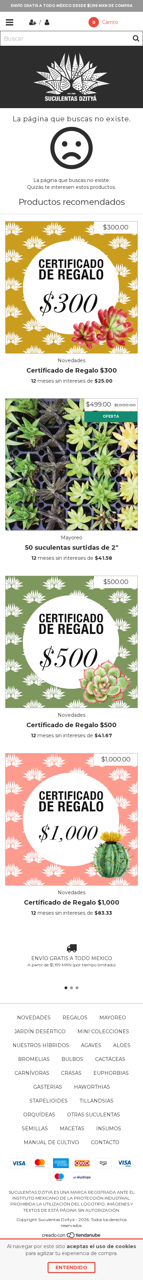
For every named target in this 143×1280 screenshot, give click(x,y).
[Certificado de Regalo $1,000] (71, 819)
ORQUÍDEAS (39, 1115)
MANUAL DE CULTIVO (51, 1142)
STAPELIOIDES (49, 1101)
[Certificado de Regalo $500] (71, 642)
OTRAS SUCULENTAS (93, 1115)
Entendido (71, 1267)
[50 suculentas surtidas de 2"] (71, 464)
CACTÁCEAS (110, 1059)
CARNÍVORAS (32, 1073)
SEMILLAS (35, 1128)
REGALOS (74, 1018)
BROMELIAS (34, 1059)
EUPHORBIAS (111, 1073)
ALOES (122, 1045)
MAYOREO (112, 1018)
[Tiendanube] (71, 1237)
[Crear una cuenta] (33, 22)
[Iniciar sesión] (47, 22)
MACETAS (72, 1128)
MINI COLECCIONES (103, 1031)
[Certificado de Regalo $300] (71, 287)
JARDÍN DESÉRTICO (40, 1031)
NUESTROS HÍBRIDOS (40, 1045)
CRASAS (71, 1073)
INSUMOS (108, 1128)
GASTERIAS (47, 1087)
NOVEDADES (34, 1018)
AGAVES (91, 1045)
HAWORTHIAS (92, 1087)
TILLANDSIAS (96, 1101)
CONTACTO (105, 1142)
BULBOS (72, 1059)
